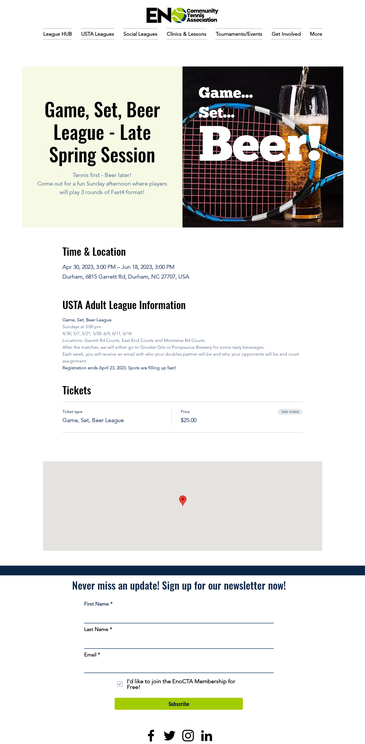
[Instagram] (188, 735)
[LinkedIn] (206, 735)
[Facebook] (151, 735)
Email (90, 654)
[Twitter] (169, 735)
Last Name (96, 629)
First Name (96, 603)
